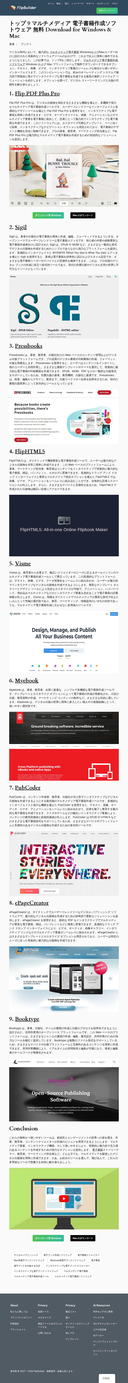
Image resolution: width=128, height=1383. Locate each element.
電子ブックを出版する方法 (27, 1265)
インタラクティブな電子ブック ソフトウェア (36, 1271)
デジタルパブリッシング (26, 1255)
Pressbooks (28, 346)
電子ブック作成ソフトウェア (58, 1255)
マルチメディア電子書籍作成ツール (31, 1276)
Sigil (21, 227)
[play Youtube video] (64, 1198)
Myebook (27, 680)
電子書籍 (97, 1149)
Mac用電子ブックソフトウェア (29, 1260)
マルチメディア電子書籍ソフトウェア (73, 1276)
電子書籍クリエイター (88, 1255)
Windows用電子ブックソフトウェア (68, 1260)
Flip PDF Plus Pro (37, 93)
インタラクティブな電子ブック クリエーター (68, 1265)
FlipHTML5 (30, 451)
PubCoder (27, 787)
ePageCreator (32, 903)
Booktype (27, 1019)
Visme (23, 563)
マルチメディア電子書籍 (64, 52)
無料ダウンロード (107, 10)
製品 (59, 3)
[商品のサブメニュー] (61, 3)
